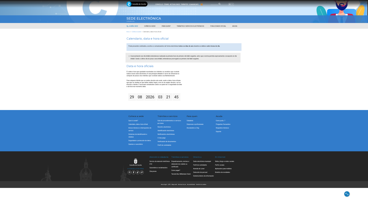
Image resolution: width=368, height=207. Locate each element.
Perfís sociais (219, 165)
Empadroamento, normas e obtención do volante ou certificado (180, 164)
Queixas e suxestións (135, 144)
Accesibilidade (191, 184)
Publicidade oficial (218, 26)
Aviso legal (164, 184)
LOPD (169, 184)
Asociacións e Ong (193, 128)
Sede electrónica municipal (202, 161)
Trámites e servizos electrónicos (190, 26)
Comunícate (193, 4)
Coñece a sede (149, 26)
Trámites (184, 4)
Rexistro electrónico (164, 127)
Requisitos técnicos (222, 128)
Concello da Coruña (137, 5)
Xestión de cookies (201, 184)
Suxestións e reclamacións (158, 168)
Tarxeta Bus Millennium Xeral (181, 174)
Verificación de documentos (167, 141)
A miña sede (133, 26)
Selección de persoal (200, 172)
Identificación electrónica (166, 130)
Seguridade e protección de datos (139, 140)
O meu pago (162, 138)
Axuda (234, 26)
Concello (159, 4)
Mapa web (174, 184)
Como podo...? (220, 121)
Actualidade (175, 4)
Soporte (218, 131)
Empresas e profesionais (195, 124)
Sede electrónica (144, 18)
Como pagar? (175, 170)
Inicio (128, 32)
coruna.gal (131, 21)
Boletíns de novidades (222, 172)
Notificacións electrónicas (166, 134)
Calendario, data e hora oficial (138, 124)
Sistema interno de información (203, 176)
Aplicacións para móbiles (223, 169)
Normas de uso (182, 184)
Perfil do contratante (164, 145)
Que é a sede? (133, 121)
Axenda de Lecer (199, 169)
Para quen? (166, 26)
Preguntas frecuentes (223, 124)
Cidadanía (190, 121)
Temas (166, 4)
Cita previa (153, 171)
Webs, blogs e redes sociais (224, 161)
